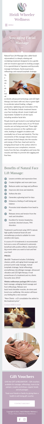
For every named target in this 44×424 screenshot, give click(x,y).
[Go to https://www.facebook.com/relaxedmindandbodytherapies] (19, 419)
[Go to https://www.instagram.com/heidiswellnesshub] (24, 419)
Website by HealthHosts (27, 414)
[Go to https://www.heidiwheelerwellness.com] (22, 12)
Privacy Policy (13, 414)
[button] (22, 403)
